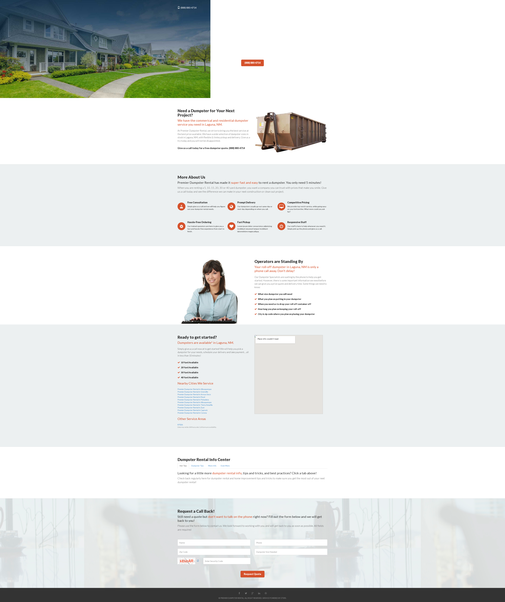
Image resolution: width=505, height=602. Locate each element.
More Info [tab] (212, 466)
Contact (322, 8)
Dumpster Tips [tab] (197, 466)
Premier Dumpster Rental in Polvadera (193, 400)
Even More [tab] (225, 466)
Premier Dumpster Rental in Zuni (191, 407)
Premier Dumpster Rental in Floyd (191, 397)
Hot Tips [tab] (183, 466)
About (279, 8)
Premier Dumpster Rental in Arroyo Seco (194, 394)
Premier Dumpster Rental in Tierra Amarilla (195, 405)
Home (269, 8)
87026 (180, 425)
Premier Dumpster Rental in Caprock (193, 410)
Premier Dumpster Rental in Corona (192, 413)
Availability (293, 8)
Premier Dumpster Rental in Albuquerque (194, 389)
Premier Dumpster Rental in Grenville (193, 392)
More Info (309, 8)
